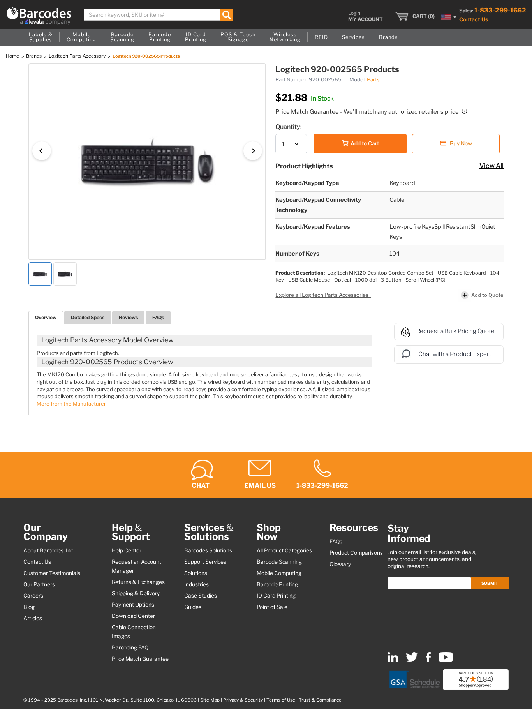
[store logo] (39, 16)
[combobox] (158, 15)
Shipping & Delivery (136, 593)
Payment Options (133, 605)
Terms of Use (280, 700)
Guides (192, 607)
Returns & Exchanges (138, 582)
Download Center (133, 616)
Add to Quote (487, 295)
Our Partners (39, 584)
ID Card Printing (276, 596)
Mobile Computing (279, 573)
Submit (489, 583)
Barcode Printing (277, 584)
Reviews (128, 317)
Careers (33, 596)
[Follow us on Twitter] (412, 660)
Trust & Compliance (320, 700)
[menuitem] (41, 37)
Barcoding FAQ (130, 647)
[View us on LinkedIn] (393, 660)
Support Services (205, 562)
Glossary (340, 564)
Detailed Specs (87, 317)
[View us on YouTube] (446, 660)
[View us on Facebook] (428, 660)
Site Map (210, 700)
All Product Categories (284, 550)
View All (491, 165)
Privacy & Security (243, 700)
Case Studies (200, 596)
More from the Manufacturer (71, 403)
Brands (34, 56)
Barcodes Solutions (208, 550)
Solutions (195, 573)
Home (13, 56)
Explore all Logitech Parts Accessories (322, 295)
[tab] (45, 317)
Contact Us (473, 19)
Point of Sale (272, 607)
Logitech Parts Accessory (78, 56)
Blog (29, 607)
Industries (196, 584)
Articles (32, 618)
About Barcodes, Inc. (48, 550)
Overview (45, 317)
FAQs (158, 317)
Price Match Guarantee (140, 659)
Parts (373, 79)
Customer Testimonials (51, 573)
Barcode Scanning (279, 562)
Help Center (126, 550)
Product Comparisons (356, 553)
